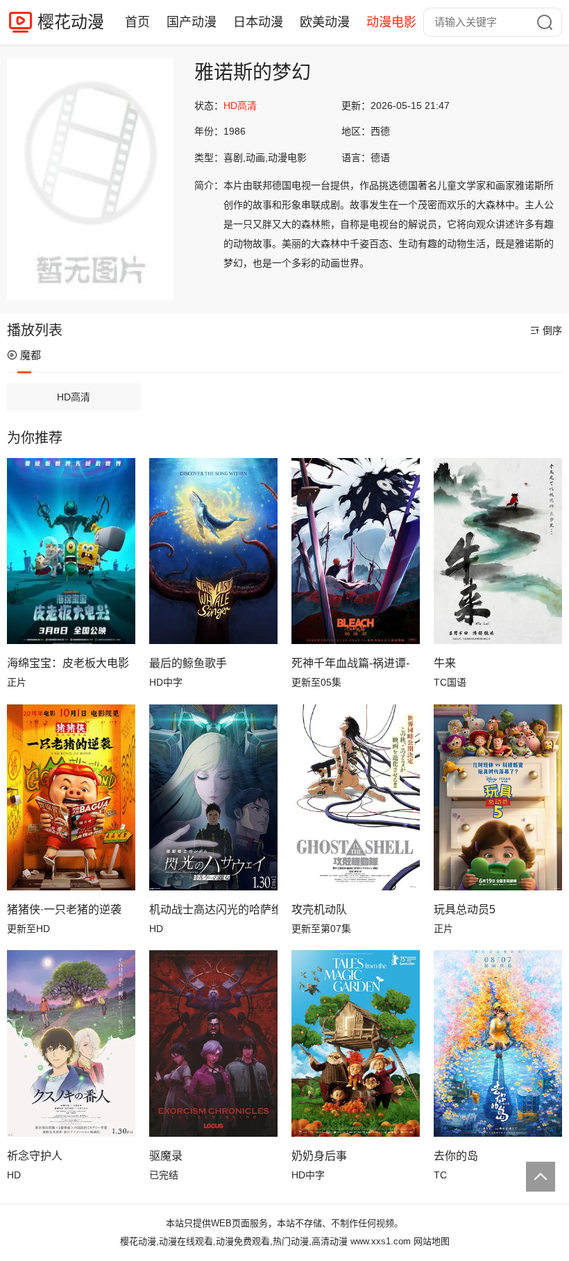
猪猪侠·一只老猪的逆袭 (64, 909)
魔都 (30, 355)
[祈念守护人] (71, 1043)
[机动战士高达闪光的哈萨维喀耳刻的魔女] (213, 797)
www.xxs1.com (380, 1241)
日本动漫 (258, 22)
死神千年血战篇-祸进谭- (350, 663)
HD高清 (73, 397)
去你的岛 (456, 1156)
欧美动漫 (325, 22)
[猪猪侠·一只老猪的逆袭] (71, 797)
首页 (137, 22)
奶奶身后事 (319, 1156)
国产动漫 (191, 22)
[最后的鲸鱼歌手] (213, 551)
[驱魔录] (213, 1043)
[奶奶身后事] (355, 1043)
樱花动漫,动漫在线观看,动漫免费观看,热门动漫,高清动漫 (234, 1241)
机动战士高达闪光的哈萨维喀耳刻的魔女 (213, 909)
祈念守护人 (34, 1156)
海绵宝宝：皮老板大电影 (68, 663)
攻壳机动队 (319, 909)
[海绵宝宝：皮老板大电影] (71, 551)
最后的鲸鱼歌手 (188, 663)
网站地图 (432, 1241)
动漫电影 (391, 22)
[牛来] (498, 551)
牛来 (445, 663)
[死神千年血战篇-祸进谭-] (355, 551)
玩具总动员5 (464, 909)
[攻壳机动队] (355, 797)
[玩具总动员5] (498, 797)
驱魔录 (165, 1156)
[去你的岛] (498, 1043)
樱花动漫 (70, 21)
